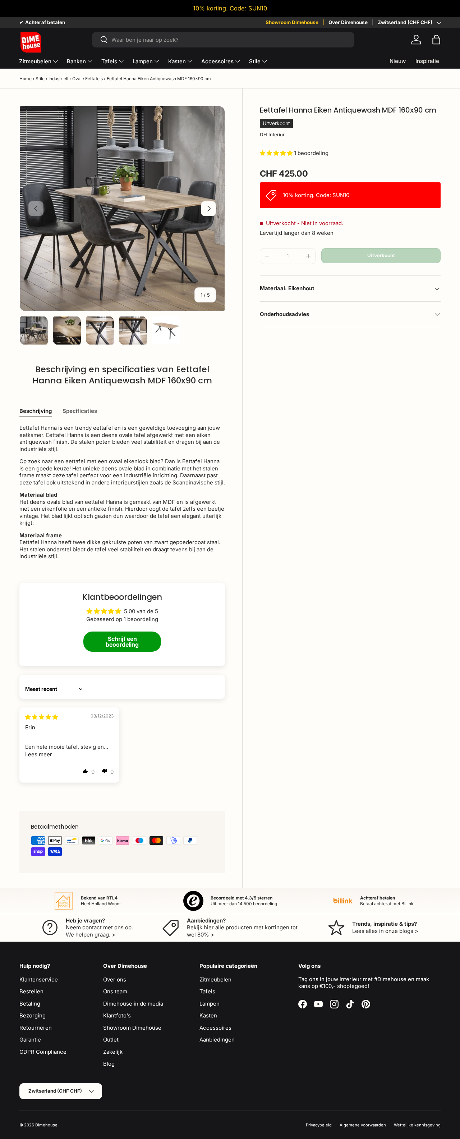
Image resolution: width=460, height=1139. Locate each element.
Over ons (114, 979)
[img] (41, 717)
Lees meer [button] (38, 754)
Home (25, 78)
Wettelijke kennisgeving (417, 1124)
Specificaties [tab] (80, 410)
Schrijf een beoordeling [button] (122, 641)
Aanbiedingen (217, 1039)
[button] (436, 39)
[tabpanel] (122, 492)
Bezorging (32, 1015)
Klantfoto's (117, 1015)
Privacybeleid (319, 1124)
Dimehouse (46, 1124)
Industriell (58, 78)
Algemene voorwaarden (363, 1124)
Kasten (177, 61)
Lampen (143, 61)
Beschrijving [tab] (35, 410)
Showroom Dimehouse (292, 22)
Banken (76, 61)
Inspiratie (427, 61)
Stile (255, 61)
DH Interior (272, 134)
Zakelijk (113, 1051)
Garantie (30, 1039)
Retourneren (35, 1027)
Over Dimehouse (348, 22)
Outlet (111, 1039)
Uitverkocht (381, 255)
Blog (109, 1063)
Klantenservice (38, 979)
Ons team (115, 991)
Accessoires (217, 61)
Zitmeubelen (35, 61)
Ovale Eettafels (87, 78)
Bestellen (31, 991)
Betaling (29, 1003)
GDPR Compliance (42, 1051)
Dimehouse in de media (133, 1003)
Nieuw (398, 61)
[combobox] (223, 39)
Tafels (109, 61)
